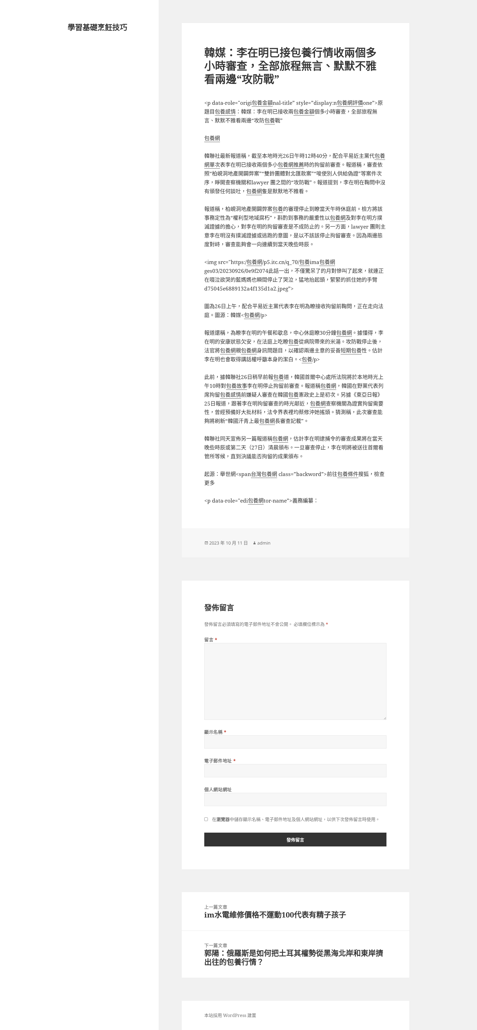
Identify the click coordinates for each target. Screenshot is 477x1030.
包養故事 (236, 385)
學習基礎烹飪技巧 (97, 27)
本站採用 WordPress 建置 (230, 1015)
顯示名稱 (215, 732)
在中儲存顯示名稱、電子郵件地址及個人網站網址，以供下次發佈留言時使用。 (296, 819)
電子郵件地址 (220, 761)
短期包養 (351, 350)
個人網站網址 (218, 789)
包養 (269, 120)
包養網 (212, 138)
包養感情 (225, 111)
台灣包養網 (264, 474)
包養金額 (262, 102)
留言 (211, 640)
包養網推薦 (291, 164)
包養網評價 (350, 102)
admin (264, 543)
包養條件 (347, 474)
